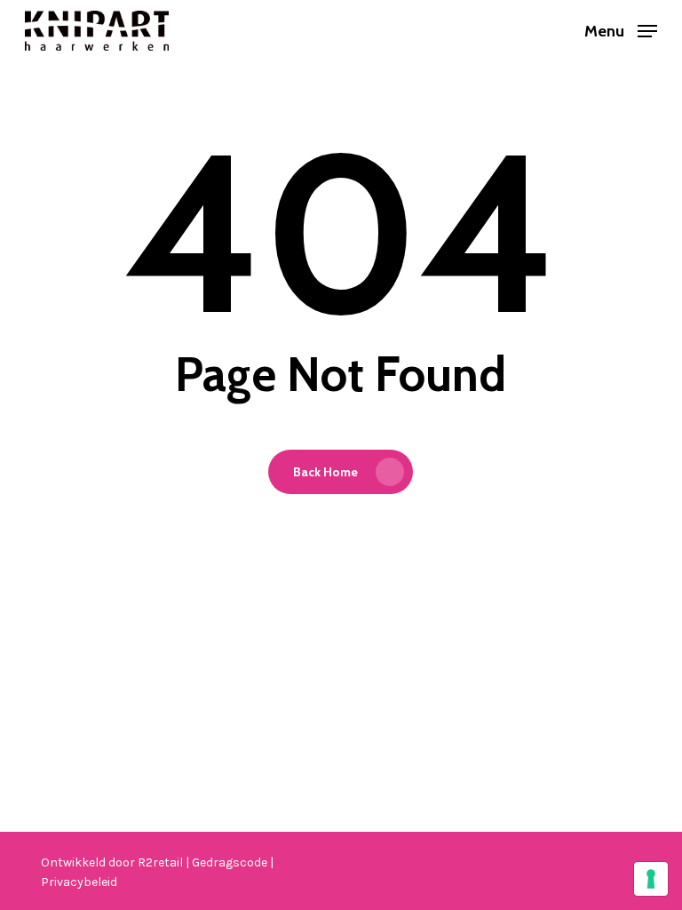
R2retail (162, 862)
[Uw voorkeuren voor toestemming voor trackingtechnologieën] (651, 879)
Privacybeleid (79, 882)
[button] (620, 29)
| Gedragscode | (230, 862)
